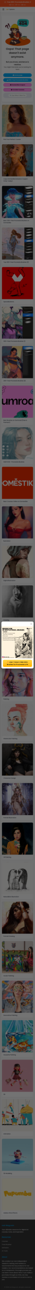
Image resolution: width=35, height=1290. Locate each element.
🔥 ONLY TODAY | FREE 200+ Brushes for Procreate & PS (17, 663)
